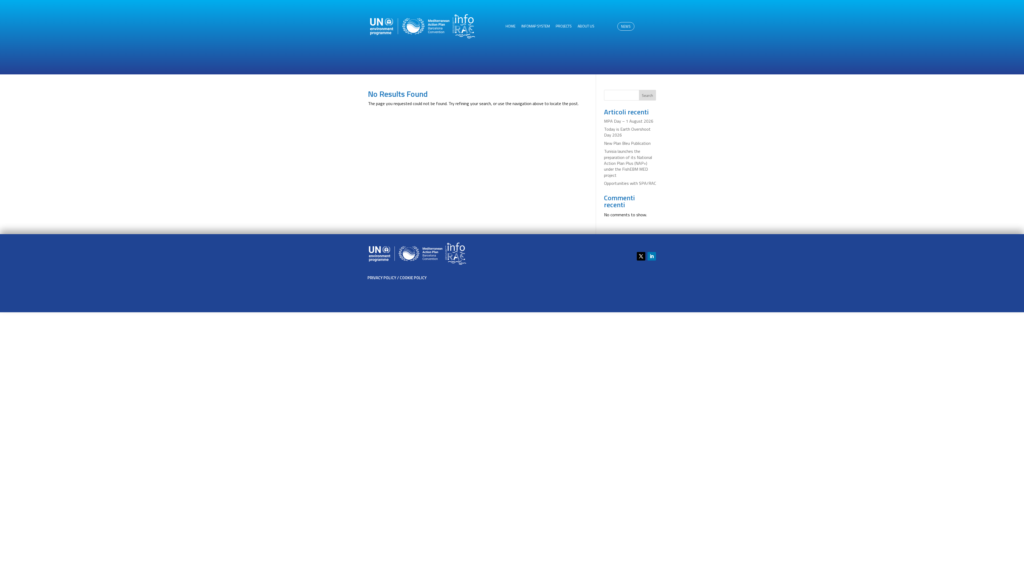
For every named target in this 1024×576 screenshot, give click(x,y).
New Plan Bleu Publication (627, 143)
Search (647, 95)
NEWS (626, 26)
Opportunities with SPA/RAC (630, 183)
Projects (564, 26)
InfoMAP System (535, 26)
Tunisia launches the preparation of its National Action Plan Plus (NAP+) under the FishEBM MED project (628, 163)
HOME (510, 26)
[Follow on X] (641, 256)
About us (586, 26)
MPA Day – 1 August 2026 (628, 121)
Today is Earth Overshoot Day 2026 (627, 132)
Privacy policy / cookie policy (397, 278)
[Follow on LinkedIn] (651, 256)
